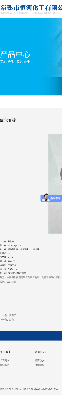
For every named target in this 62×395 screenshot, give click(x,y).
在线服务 (4, 364)
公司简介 (4, 360)
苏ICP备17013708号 (50, 388)
